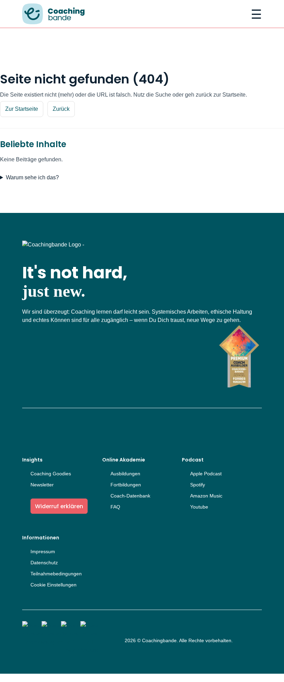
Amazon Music (206, 496)
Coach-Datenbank (130, 496)
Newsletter (42, 484)
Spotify (197, 484)
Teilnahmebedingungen (56, 573)
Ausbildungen (125, 473)
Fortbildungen (125, 484)
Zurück (61, 109)
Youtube (199, 507)
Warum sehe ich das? (32, 177)
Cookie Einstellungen (53, 584)
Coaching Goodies (50, 473)
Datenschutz (44, 562)
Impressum (42, 551)
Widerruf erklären (59, 506)
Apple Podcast (206, 473)
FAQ (115, 507)
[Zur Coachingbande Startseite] (53, 14)
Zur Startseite (21, 109)
